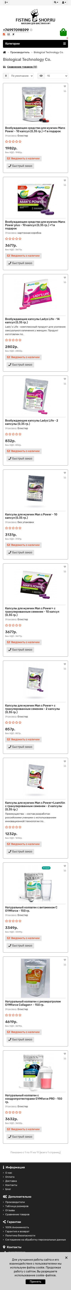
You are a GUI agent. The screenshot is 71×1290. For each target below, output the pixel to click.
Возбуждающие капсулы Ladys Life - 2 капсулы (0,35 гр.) (31, 422)
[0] (63, 32)
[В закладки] (65, 87)
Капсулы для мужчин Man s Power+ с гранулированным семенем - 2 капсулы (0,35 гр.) (32, 709)
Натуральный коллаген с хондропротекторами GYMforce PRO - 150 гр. (33, 1099)
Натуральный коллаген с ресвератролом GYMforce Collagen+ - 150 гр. (33, 1003)
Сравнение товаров (17, 1214)
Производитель (19, 52)
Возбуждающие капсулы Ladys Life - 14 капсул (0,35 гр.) (32, 320)
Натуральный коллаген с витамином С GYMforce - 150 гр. (31, 909)
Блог (8, 1189)
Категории (12, 43)
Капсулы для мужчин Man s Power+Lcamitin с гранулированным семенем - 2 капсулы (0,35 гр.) (35, 806)
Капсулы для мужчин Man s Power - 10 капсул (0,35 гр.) (31, 516)
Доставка (11, 1180)
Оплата (9, 1176)
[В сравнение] (65, 91)
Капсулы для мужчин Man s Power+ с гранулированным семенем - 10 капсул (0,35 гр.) (32, 612)
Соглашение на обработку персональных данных (35, 1239)
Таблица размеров (16, 1206)
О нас (8, 1172)
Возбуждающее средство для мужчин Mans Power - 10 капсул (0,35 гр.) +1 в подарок (35, 129)
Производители (15, 1202)
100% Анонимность (17, 1227)
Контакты (11, 1185)
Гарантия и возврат (17, 1231)
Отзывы (10, 1210)
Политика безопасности (20, 1235)
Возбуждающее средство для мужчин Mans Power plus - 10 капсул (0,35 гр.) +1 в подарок (35, 225)
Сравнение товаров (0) (22, 66)
